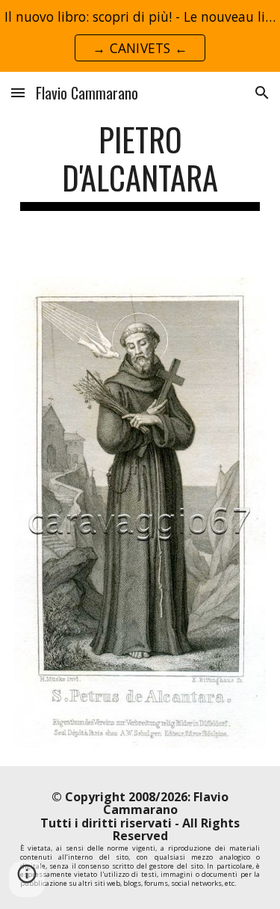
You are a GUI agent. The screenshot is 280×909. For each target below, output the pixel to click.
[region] (140, 36)
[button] (18, 92)
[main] (140, 165)
